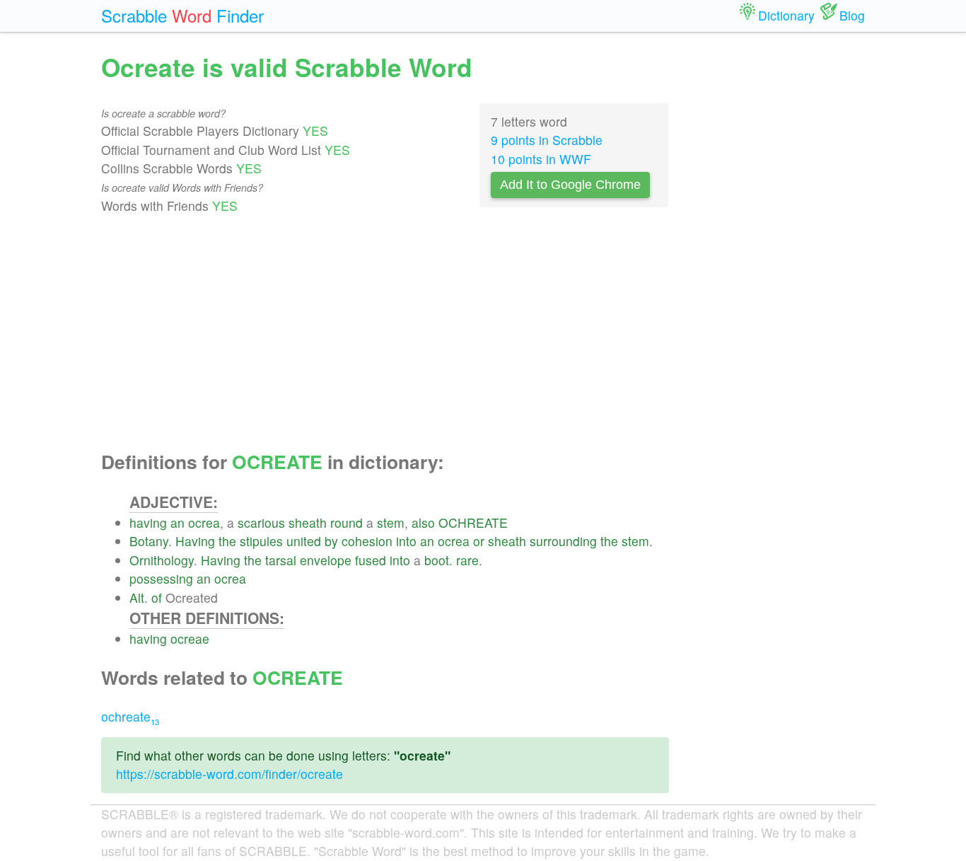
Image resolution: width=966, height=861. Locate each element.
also (423, 522)
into (406, 541)
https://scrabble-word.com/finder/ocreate (229, 773)
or (478, 541)
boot (436, 560)
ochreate (130, 716)
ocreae (189, 638)
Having (195, 541)
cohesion (367, 541)
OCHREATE (473, 522)
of (156, 597)
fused (370, 560)
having (148, 522)
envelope (325, 560)
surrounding (563, 541)
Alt (136, 597)
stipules (261, 541)
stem (391, 522)
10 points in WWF (541, 159)
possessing (161, 578)
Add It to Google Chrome (570, 185)
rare (467, 560)
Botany (148, 541)
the (227, 541)
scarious (261, 522)
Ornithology (161, 560)
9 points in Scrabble (547, 140)
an (177, 522)
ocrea (204, 522)
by (331, 541)
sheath (308, 522)
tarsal (280, 560)
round (346, 522)
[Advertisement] (385, 333)
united (303, 541)
